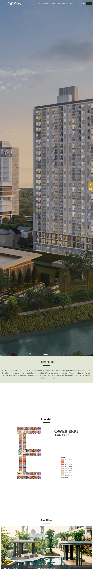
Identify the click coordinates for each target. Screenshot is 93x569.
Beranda (39, 3)
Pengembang (45, 3)
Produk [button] (58, 3)
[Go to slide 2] (46, 354)
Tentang (52, 3)
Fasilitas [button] (72, 3)
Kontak (83, 3)
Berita (78, 3)
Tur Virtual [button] (65, 3)
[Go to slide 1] (44, 354)
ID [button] (88, 3)
